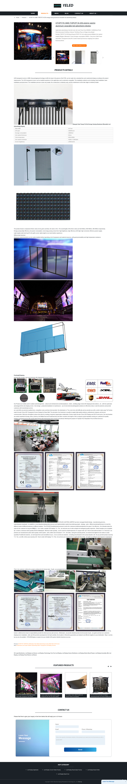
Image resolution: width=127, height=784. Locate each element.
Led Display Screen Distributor (69, 653)
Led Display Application (32, 769)
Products (44, 13)
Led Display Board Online (93, 769)
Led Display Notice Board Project (86, 653)
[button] (53, 57)
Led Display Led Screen (31, 653)
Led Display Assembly (100, 653)
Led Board (34, 654)
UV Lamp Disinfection (19, 653)
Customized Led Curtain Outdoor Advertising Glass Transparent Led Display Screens (36, 645)
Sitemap (80, 781)
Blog (66, 13)
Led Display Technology (44, 653)
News (57, 13)
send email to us (80, 45)
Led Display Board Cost (63, 774)
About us (92, 13)
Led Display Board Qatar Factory (74, 769)
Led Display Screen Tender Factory (52, 769)
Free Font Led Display (56, 653)
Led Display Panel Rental (24, 654)
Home (33, 13)
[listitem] (63, 57)
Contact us (79, 13)
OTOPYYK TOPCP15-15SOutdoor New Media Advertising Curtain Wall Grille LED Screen (39, 643)
